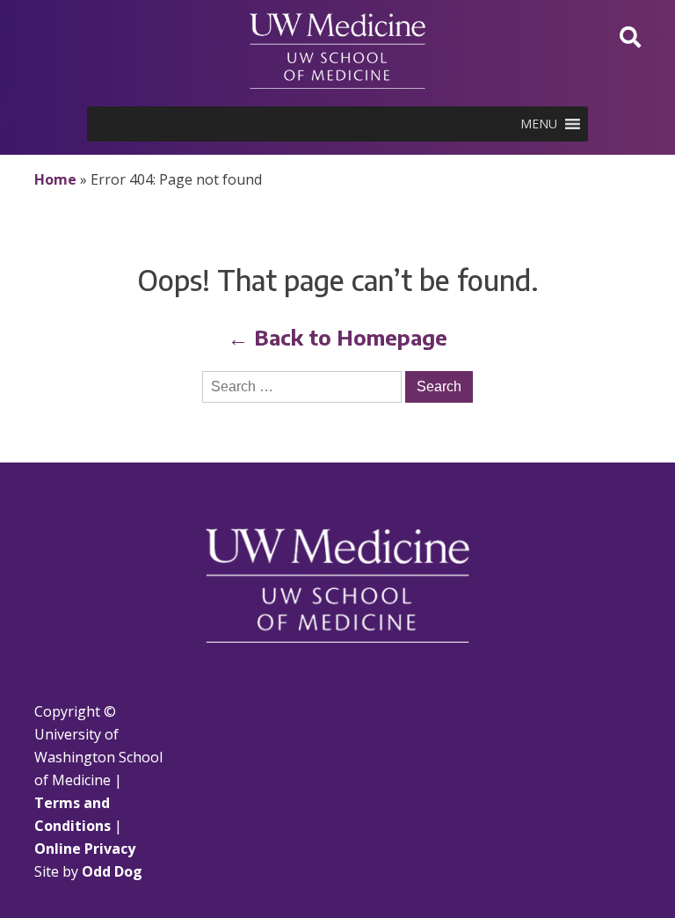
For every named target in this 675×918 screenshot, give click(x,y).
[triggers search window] (630, 36)
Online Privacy (84, 848)
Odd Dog (112, 871)
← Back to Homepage (337, 337)
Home (55, 179)
